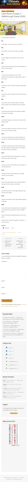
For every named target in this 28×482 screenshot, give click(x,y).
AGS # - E (11, 347)
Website (3, 293)
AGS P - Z (11, 354)
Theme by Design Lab (17, 479)
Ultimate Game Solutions (8, 7)
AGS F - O (11, 351)
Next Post (19, 243)
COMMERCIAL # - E (13, 361)
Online (3, 11)
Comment (4, 261)
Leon (11, 19)
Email (3, 287)
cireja (5, 388)
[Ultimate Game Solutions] (14, 2)
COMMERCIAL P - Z (13, 368)
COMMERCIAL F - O (14, 365)
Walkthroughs (10, 11)
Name (3, 281)
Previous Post (8, 242)
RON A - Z (11, 358)
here (25, 220)
